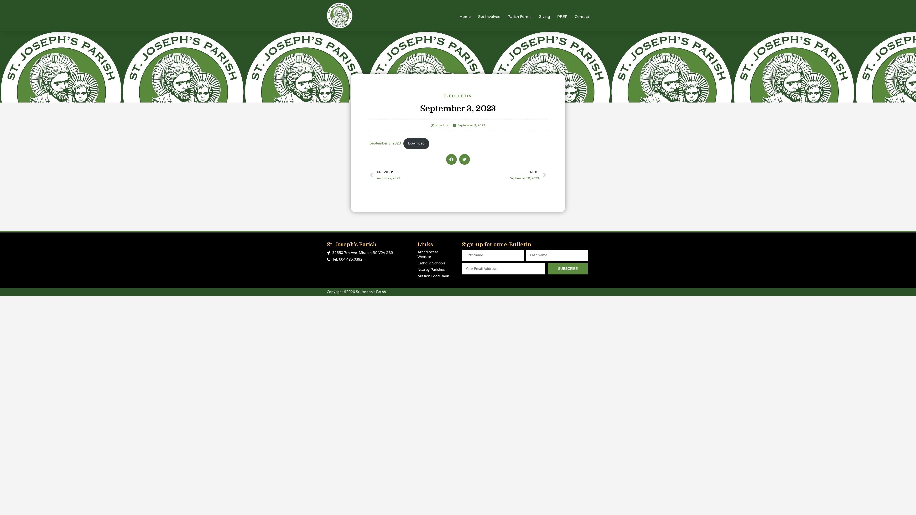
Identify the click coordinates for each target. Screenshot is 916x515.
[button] (451, 159)
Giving (544, 16)
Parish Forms (519, 16)
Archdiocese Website (427, 254)
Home (465, 16)
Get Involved (489, 16)
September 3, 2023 (385, 143)
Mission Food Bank (433, 276)
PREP (562, 16)
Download (416, 143)
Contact (582, 16)
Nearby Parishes (431, 270)
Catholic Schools (431, 263)
